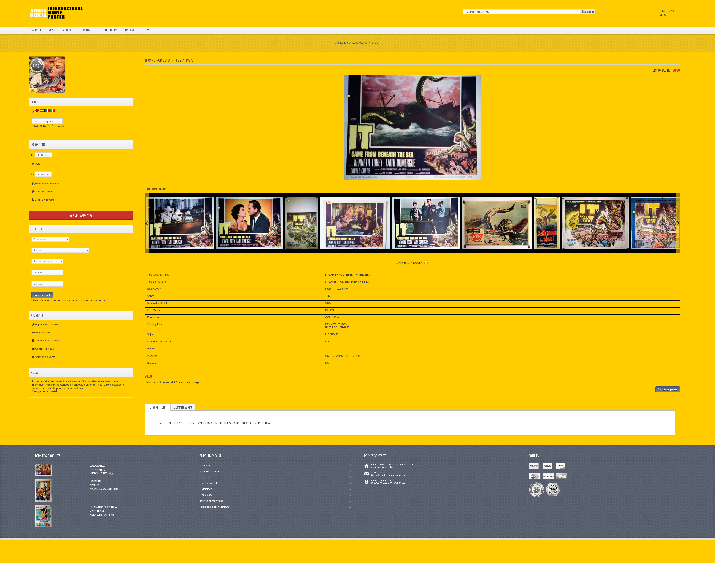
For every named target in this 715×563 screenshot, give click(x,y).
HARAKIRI (95, 481)
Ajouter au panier (667, 389)
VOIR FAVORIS (80, 215)
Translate (59, 125)
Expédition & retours (47, 324)
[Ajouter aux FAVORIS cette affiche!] (426, 262)
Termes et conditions (211, 500)
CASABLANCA (97, 465)
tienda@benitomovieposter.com (388, 475)
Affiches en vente (45, 356)
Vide (37, 164)
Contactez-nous (44, 348)
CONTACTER (89, 30)
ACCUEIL (36, 30)
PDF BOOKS (110, 30)
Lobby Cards (359, 42)
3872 (375, 42)
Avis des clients (44, 191)
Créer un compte (45, 199)
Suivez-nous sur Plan (382, 467)
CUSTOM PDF (131, 30)
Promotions (206, 465)
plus (111, 473)
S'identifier (206, 489)
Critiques (204, 477)
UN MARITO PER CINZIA (103, 507)
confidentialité (42, 332)
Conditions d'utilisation (48, 340)
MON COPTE (69, 30)
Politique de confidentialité (215, 506)
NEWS (52, 30)
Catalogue (341, 42)
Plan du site (206, 494)
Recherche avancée (47, 183)
